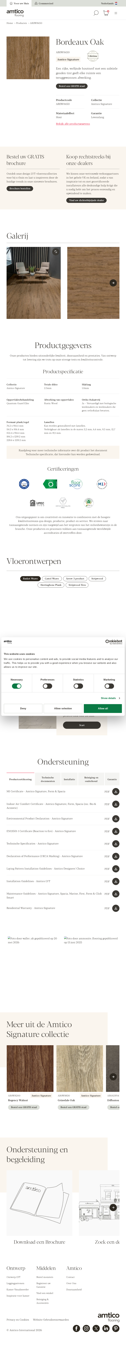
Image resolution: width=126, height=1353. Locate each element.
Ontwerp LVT (13, 1277)
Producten (21, 23)
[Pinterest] (115, 1328)
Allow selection (63, 708)
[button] (35, 963)
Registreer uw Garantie (43, 1284)
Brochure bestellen (20, 188)
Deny (23, 708)
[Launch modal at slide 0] (55, 251)
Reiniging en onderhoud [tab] (91, 779)
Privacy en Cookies (18, 1319)
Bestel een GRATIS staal (72, 86)
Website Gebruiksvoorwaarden (51, 1319)
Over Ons (71, 1283)
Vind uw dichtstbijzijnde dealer (86, 200)
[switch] (47, 686)
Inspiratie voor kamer (18, 1295)
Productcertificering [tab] (20, 779)
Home (10, 23)
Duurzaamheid (74, 1289)
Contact (70, 1277)
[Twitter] (96, 1328)
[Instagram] (86, 1328)
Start (82, 725)
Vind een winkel (44, 1293)
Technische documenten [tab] (48, 779)
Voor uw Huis (21, 3)
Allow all (103, 708)
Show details (108, 698)
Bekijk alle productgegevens (73, 123)
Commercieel (46, 3)
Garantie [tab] (112, 779)
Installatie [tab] (69, 779)
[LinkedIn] (106, 1328)
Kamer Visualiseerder (18, 1289)
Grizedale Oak (66, 1100)
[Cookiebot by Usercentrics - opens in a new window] (108, 642)
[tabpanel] (63, 811)
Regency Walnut (18, 1100)
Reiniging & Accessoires (42, 1301)
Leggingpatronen (15, 1283)
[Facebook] (76, 1328)
